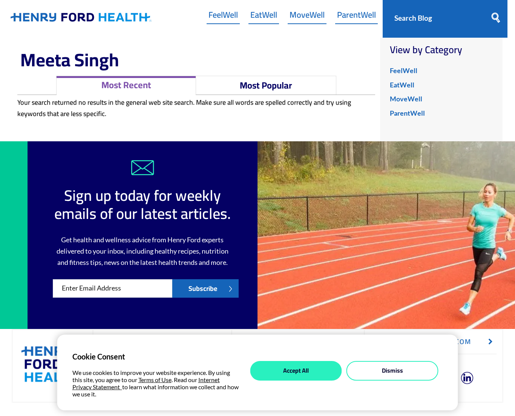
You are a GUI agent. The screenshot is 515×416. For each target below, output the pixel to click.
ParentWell (356, 17)
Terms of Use (155, 379)
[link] (81, 19)
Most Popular (266, 85)
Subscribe (203, 288)
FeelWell (223, 17)
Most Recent (126, 84)
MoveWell (307, 17)
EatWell (263, 17)
